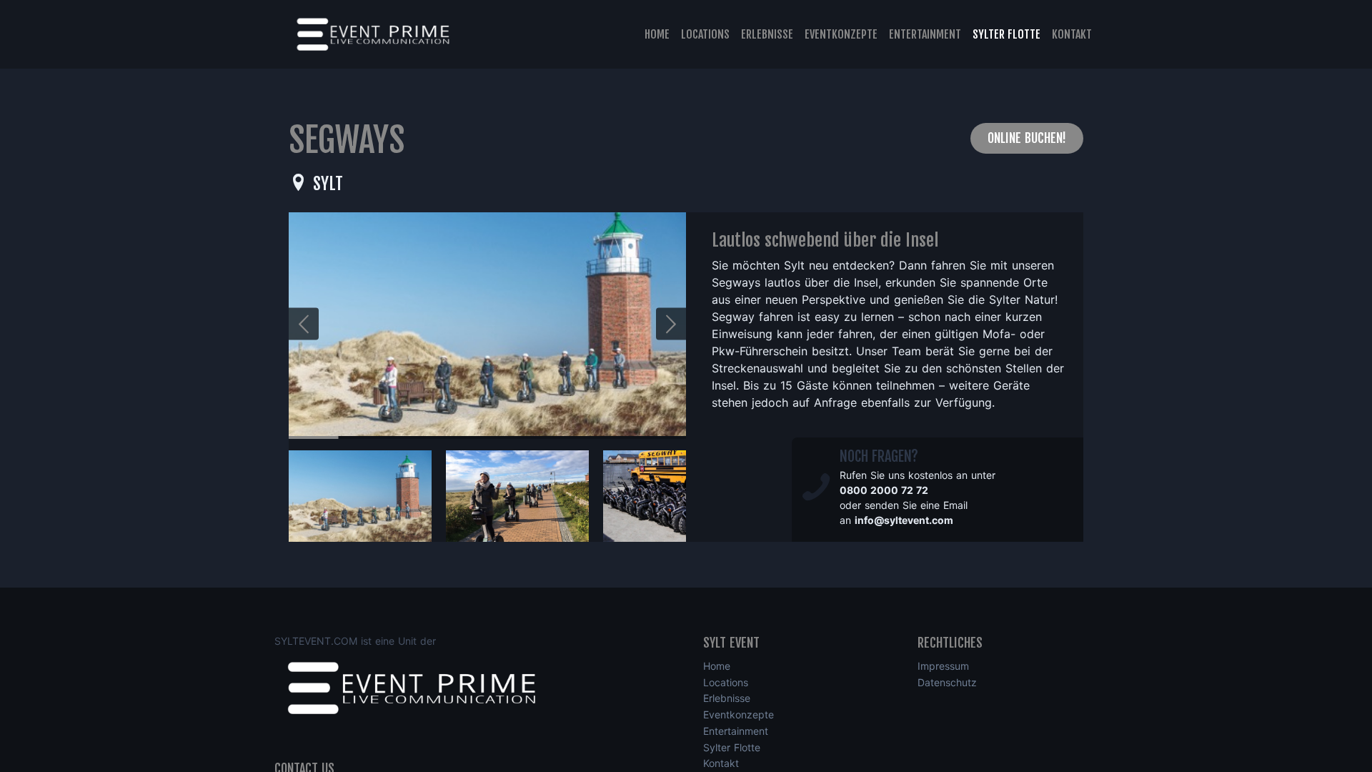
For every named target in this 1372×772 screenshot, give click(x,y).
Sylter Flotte (1006, 34)
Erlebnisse (767, 34)
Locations (705, 34)
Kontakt (1072, 34)
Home (657, 34)
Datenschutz (947, 682)
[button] (671, 324)
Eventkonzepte (841, 34)
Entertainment (925, 34)
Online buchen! (1027, 138)
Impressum (943, 666)
